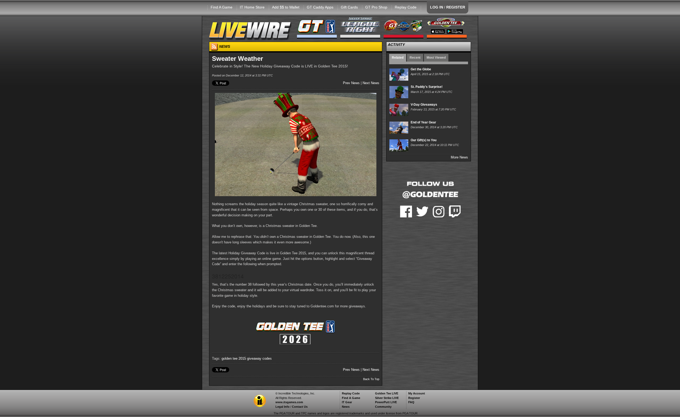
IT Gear (347, 402)
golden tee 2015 (234, 358)
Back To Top (371, 379)
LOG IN (436, 7)
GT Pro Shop (376, 7)
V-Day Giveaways (424, 104)
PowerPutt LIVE (386, 402)
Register (414, 397)
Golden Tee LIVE (386, 393)
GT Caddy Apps (320, 7)
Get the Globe (421, 69)
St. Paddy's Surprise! (427, 87)
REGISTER (455, 7)
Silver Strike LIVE (387, 397)
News (346, 406)
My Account (416, 393)
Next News (371, 83)
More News (459, 157)
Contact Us (300, 406)
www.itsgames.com (289, 402)
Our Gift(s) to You (423, 140)
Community (383, 406)
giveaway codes (259, 358)
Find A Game (221, 7)
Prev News (351, 83)
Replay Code (405, 7)
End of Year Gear (423, 122)
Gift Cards (349, 7)
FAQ (411, 402)
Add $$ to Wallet (285, 7)
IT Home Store (252, 7)
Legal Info (282, 406)
